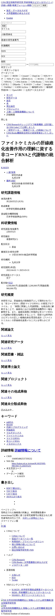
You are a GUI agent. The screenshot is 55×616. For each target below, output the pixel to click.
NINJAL (8, 82)
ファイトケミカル (14, 435)
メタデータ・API (20, 565)
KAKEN (27, 84)
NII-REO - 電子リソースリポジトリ (28, 595)
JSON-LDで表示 (14, 497)
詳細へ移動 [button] (6, 5)
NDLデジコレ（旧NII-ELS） (20, 79)
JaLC (6, 76)
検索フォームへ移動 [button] (22, 5)
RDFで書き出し (13, 488)
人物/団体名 (6, 34)
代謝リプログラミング (17, 427)
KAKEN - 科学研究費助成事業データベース (32, 589)
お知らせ (16, 575)
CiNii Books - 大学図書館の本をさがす (30, 562)
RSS (14, 577)
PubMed (8, 87)
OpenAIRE (17, 90)
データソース (7, 73)
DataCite (36, 76)
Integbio (47, 84)
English (9, 18)
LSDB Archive (22, 87)
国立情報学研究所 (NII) (23, 550)
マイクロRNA (13, 438)
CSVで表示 (11, 494)
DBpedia (16, 84)
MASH (9, 424)
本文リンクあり (11, 70)
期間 (3, 61)
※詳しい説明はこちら (33, 518)
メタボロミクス (13, 444)
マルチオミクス (13, 433)
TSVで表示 (11, 491)
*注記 (10, 283)
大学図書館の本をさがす (18, 13)
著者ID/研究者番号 (10, 40)
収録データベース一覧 (22, 539)
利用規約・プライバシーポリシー (28, 541)
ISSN (3, 51)
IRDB (15, 76)
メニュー (36, 5)
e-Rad (38, 84)
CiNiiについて (18, 536)
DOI (3, 56)
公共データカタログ (35, 90)
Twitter (15, 580)
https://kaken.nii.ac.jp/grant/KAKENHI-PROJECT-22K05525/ (29, 464)
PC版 (3, 526)
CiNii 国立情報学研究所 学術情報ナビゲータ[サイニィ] (27, 2)
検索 (44, 5)
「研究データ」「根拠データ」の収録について (28, 130)
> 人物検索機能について (22, 112)
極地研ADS (37, 87)
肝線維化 (10, 430)
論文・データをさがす (17, 10)
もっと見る (6, 335)
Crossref (25, 76)
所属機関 (5, 45)
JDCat (50, 79)
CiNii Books (36, 82)
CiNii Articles (21, 82)
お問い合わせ (18, 547)
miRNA (9, 422)
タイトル (5, 29)
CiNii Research (18, 560)
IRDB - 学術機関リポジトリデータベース (31, 592)
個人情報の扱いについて (23, 544)
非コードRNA (13, 441)
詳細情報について (28, 450)
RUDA (40, 79)
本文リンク (6, 67)
